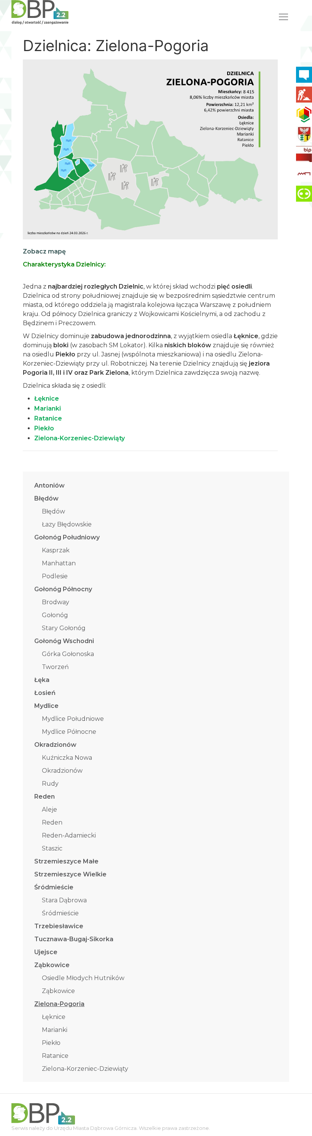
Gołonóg (55, 615)
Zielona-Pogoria (59, 1004)
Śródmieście (53, 887)
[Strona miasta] (304, 134)
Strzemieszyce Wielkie (70, 874)
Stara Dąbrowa (64, 900)
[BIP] (304, 154)
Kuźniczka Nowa (67, 757)
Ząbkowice (52, 965)
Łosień (45, 692)
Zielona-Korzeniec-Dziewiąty (85, 1068)
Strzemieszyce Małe (66, 861)
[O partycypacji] (304, 194)
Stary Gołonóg (64, 628)
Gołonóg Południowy (67, 537)
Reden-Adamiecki (69, 835)
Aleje (49, 809)
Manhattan (59, 563)
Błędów (46, 498)
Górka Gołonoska (68, 654)
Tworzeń (55, 667)
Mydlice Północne (69, 731)
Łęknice (53, 1016)
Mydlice (46, 705)
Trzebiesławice (58, 926)
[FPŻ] (304, 174)
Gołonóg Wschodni (64, 641)
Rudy (50, 783)
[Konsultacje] (304, 75)
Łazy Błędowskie (67, 524)
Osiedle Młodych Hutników (83, 978)
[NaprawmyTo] (304, 95)
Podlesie (55, 576)
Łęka (41, 680)
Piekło (51, 1042)
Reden (44, 796)
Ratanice (55, 1055)
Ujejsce (45, 952)
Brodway (55, 602)
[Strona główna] (39, 11)
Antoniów (49, 485)
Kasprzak (56, 550)
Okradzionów (55, 744)
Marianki (54, 1029)
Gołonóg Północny (63, 589)
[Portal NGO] (304, 114)
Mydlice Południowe (73, 718)
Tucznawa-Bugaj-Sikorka (73, 939)
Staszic (52, 848)
